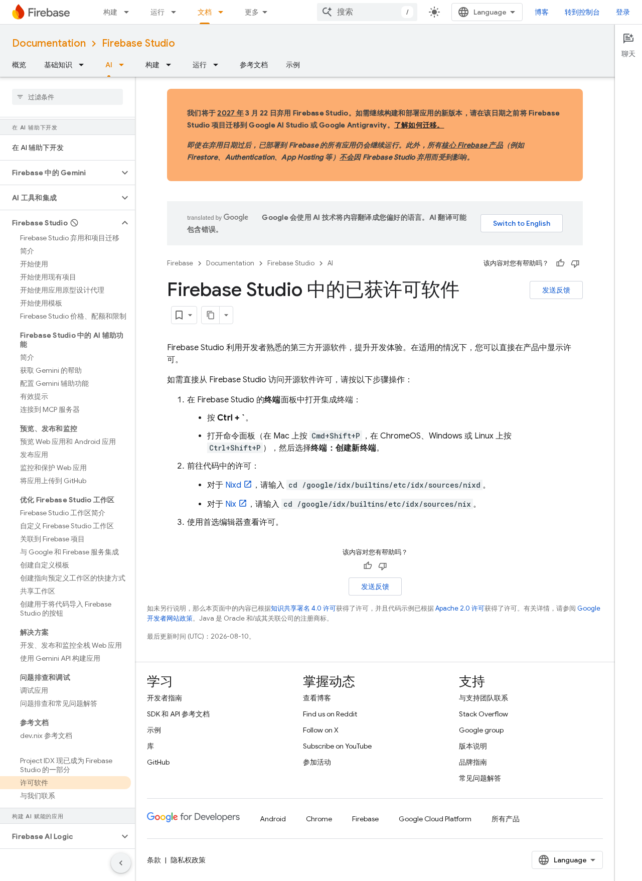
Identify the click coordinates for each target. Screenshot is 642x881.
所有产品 (506, 818)
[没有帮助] (575, 263)
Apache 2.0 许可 (460, 608)
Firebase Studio (138, 43)
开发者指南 (164, 697)
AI (108, 64)
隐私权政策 (188, 860)
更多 (252, 12)
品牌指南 (473, 762)
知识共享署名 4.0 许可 (303, 608)
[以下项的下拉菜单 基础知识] (84, 65)
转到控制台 (582, 12)
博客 (542, 12)
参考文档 (254, 64)
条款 (154, 860)
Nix (230, 504)
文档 (205, 12)
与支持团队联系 (483, 697)
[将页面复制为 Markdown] (211, 315)
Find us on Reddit (330, 713)
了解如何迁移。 (419, 124)
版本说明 (473, 746)
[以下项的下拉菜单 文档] (224, 12)
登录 (623, 12)
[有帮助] (560, 263)
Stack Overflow (483, 713)
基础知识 (58, 64)
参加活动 (317, 762)
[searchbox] (67, 97)
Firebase (180, 263)
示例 (293, 64)
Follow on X (321, 730)
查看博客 (317, 697)
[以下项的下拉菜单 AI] (124, 65)
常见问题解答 (480, 778)
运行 (157, 12)
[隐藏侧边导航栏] (121, 863)
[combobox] (367, 12)
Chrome (319, 818)
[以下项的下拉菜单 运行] (177, 12)
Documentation (49, 43)
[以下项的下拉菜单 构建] (129, 12)
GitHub (158, 762)
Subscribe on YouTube (337, 746)
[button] (59, 172)
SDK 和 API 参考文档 (178, 713)
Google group (481, 730)
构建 (110, 12)
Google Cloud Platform (435, 818)
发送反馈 (556, 290)
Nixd (233, 485)
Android (273, 818)
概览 (19, 64)
